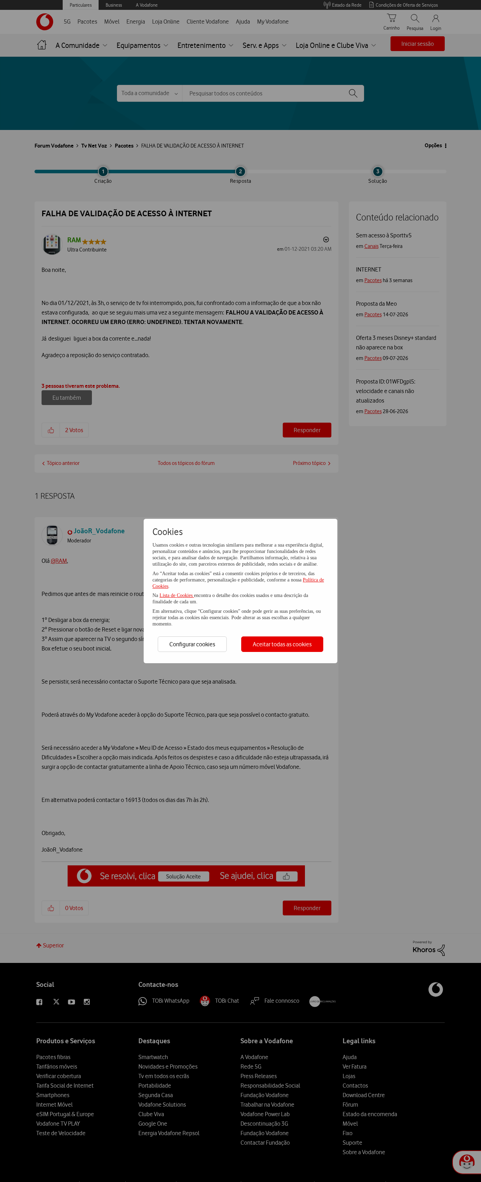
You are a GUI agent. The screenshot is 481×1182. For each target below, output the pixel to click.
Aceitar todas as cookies (282, 644)
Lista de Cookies (177, 595)
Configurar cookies (192, 644)
